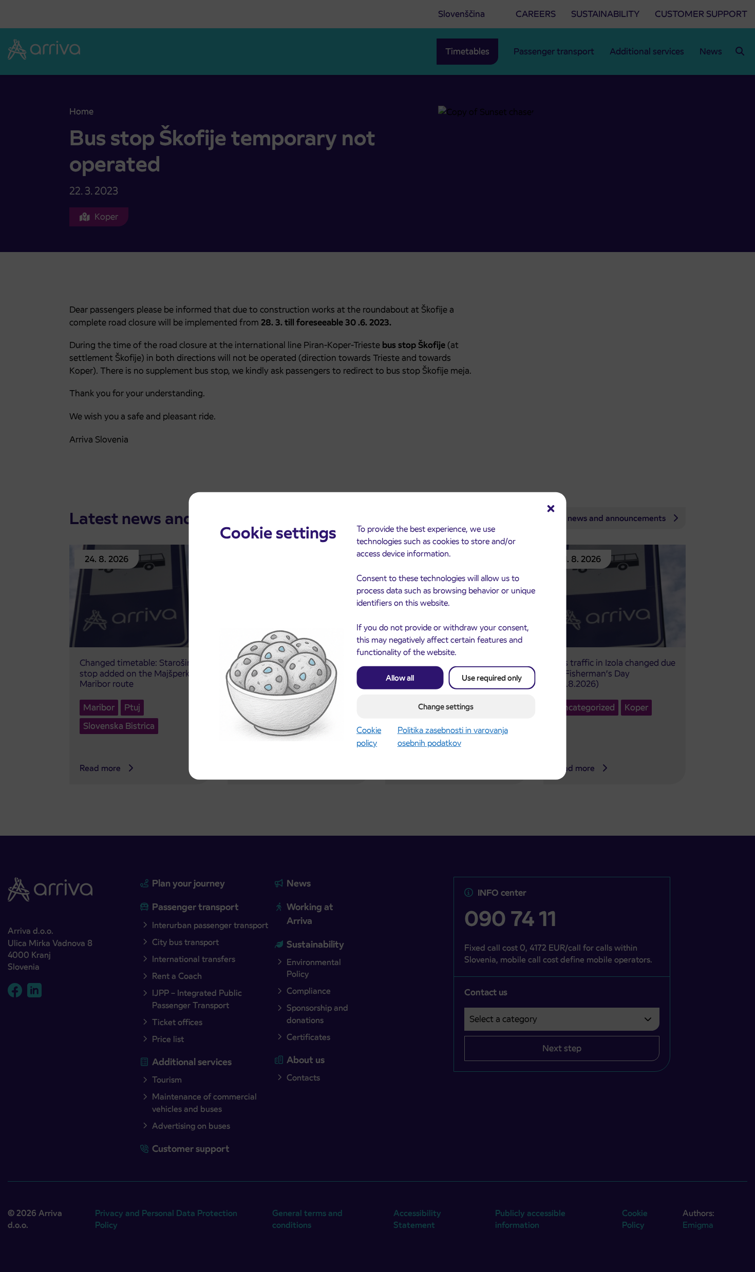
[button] (551, 508)
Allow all (400, 678)
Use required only (492, 678)
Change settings (446, 706)
